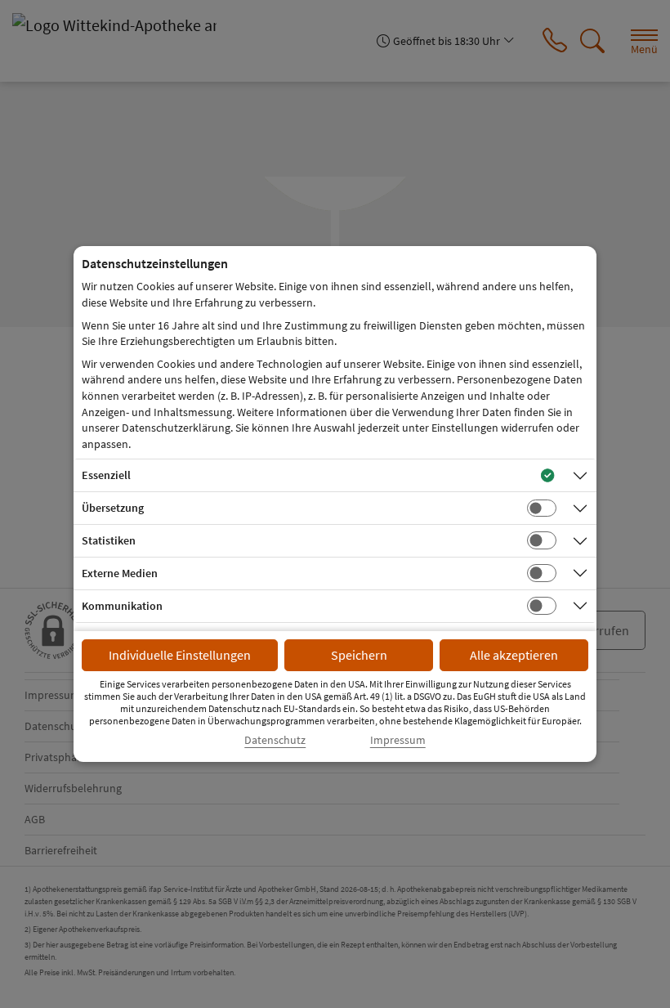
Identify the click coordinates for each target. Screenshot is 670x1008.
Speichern (359, 655)
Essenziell (106, 475)
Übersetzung (113, 507)
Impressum (398, 740)
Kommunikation (122, 605)
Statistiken (109, 540)
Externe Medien (120, 573)
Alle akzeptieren (514, 655)
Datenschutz (275, 740)
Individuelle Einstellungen (180, 655)
